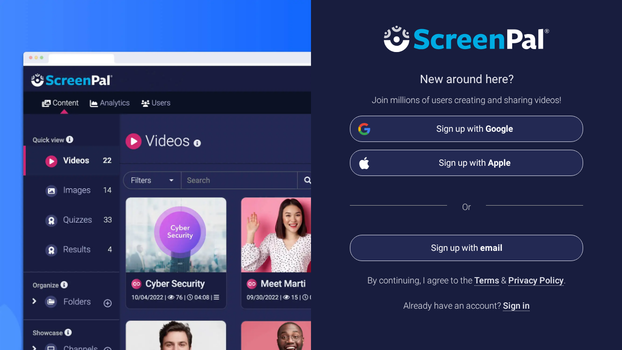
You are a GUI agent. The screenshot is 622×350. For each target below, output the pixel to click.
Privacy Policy (536, 280)
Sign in (516, 305)
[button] (466, 248)
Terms (486, 280)
